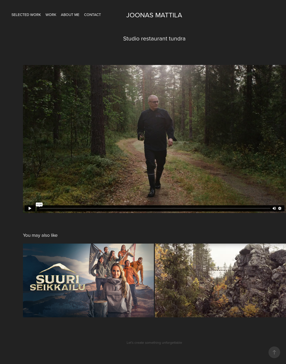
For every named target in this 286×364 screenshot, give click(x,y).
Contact (92, 14)
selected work (26, 14)
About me (70, 14)
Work (51, 14)
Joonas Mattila (154, 14)
